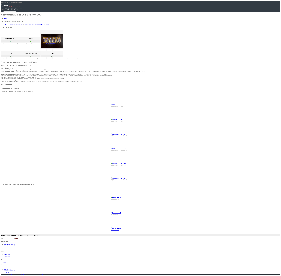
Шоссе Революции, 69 (9, 246)
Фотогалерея (4, 24)
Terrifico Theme (28, 274)
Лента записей (7, 269)
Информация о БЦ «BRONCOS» (15, 24)
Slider (5, 262)
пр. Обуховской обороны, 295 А (11, 9)
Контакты (46, 24)
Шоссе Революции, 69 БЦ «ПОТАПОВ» (13, 8)
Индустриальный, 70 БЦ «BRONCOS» (12, 6)
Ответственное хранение (10, 11)
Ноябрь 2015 (7, 254)
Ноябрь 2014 (7, 256)
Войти (5, 267)
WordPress (42, 274)
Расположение (27, 24)
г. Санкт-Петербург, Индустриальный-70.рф (12, 274)
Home (5, 18)
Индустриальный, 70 (9, 244)
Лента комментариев (9, 270)
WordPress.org (7, 272)
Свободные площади (37, 24)
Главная (6, 5)
